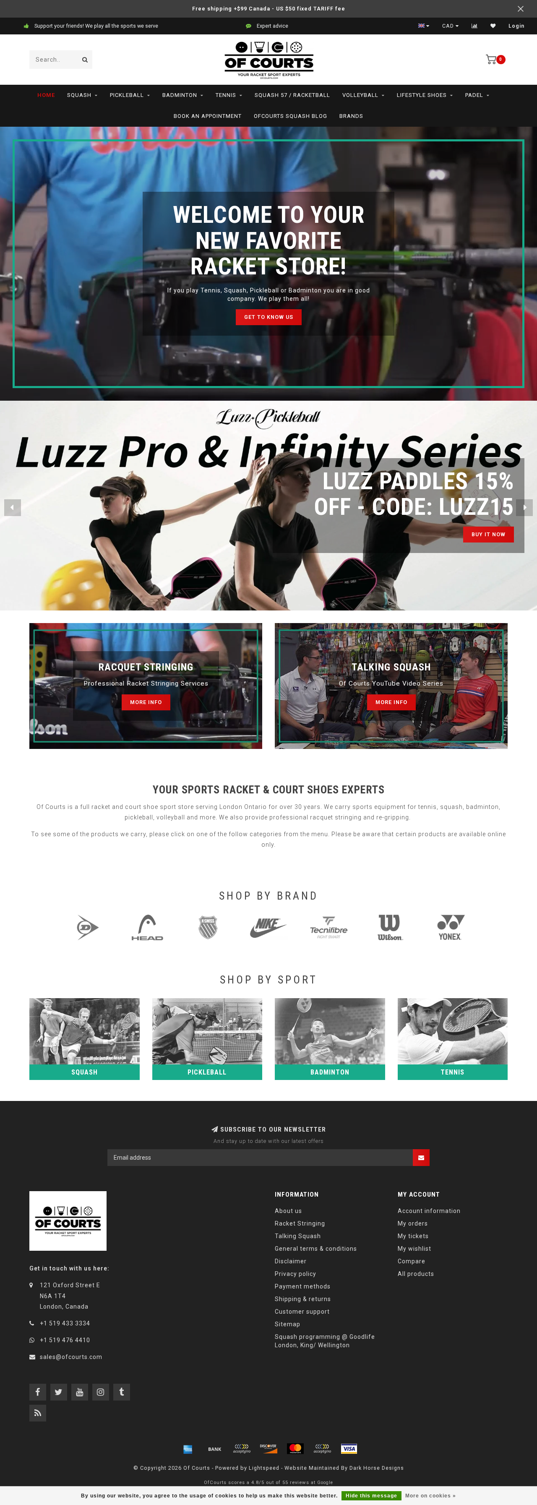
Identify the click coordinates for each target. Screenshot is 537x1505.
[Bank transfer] (214, 1448)
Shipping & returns (303, 1299)
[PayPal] (322, 1448)
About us (288, 1211)
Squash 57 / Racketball (292, 95)
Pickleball (127, 95)
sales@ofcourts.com (71, 1357)
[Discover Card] (268, 1448)
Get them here (483, 534)
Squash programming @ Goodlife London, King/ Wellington (325, 1341)
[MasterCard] (295, 1448)
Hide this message (371, 1496)
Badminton (179, 95)
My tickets (413, 1236)
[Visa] (349, 1448)
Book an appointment (208, 116)
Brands (351, 116)
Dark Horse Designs (376, 1468)
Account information (429, 1211)
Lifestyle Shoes (422, 95)
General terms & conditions (316, 1248)
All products (416, 1273)
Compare (411, 1261)
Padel (474, 95)
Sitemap (287, 1324)
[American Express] (187, 1448)
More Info (146, 702)
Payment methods (303, 1286)
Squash (79, 95)
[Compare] (475, 26)
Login (516, 26)
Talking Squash (298, 1236)
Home (46, 95)
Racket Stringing (300, 1223)
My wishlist (414, 1248)
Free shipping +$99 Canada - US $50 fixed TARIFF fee (268, 8)
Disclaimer (291, 1261)
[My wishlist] (493, 26)
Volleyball (360, 95)
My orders (413, 1223)
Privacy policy (295, 1273)
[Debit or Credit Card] (241, 1448)
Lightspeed (264, 1468)
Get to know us (268, 317)
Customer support (302, 1311)
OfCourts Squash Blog (290, 116)
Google (325, 1482)
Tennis (226, 95)
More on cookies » (430, 1496)
